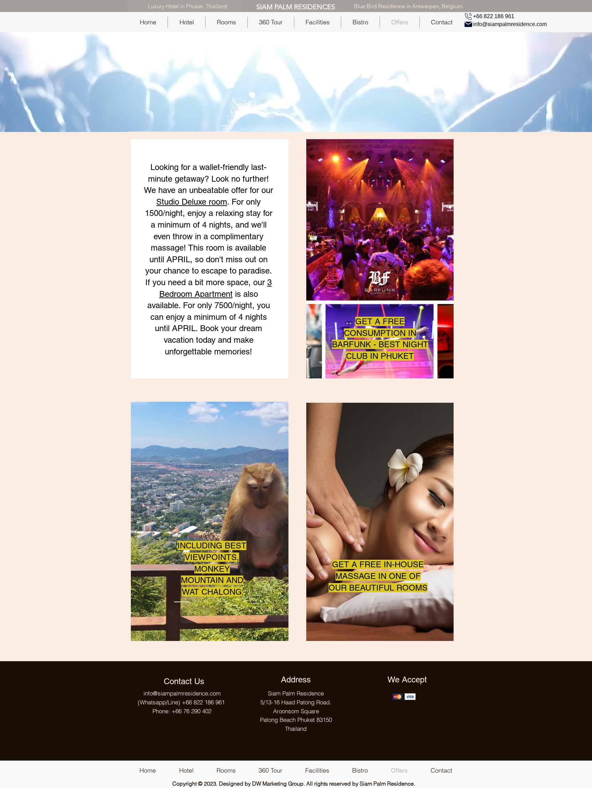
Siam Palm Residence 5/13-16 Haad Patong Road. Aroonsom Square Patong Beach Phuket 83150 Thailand (296, 711)
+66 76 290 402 (191, 711)
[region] (209, 258)
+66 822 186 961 (203, 702)
